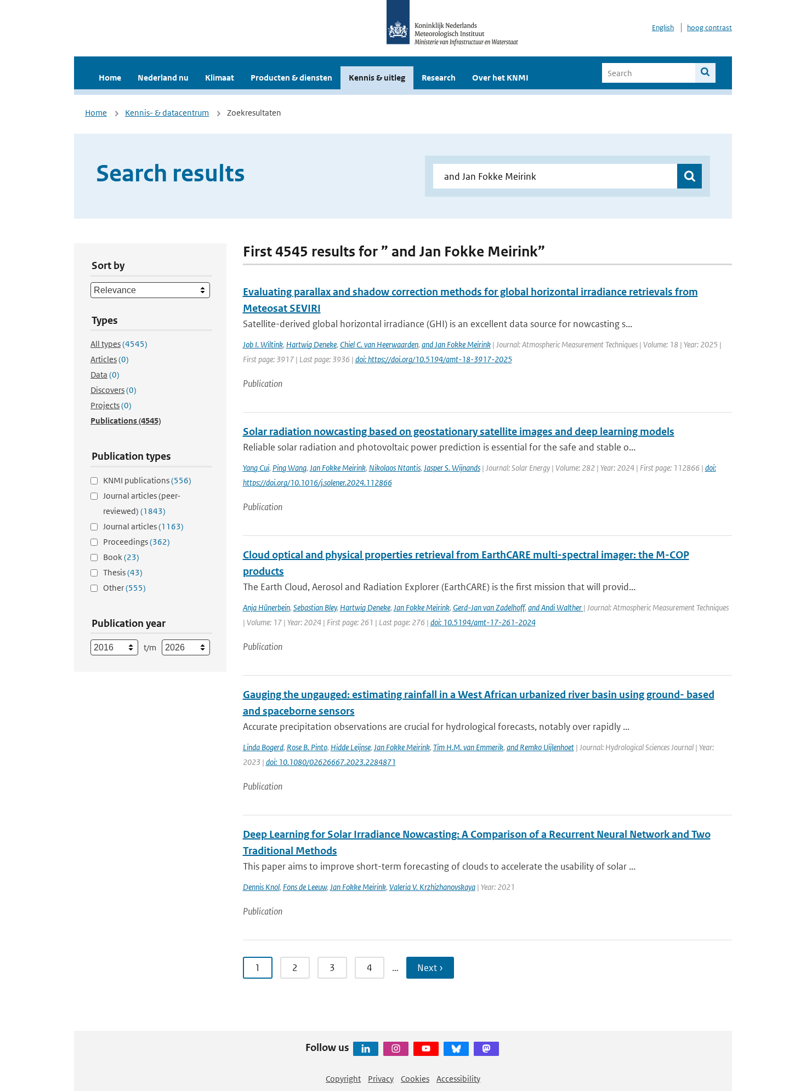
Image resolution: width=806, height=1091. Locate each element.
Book (121, 557)
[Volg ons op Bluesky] (456, 1048)
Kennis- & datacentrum (167, 112)
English (663, 27)
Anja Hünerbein (266, 607)
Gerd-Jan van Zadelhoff (489, 607)
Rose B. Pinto (307, 747)
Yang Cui (256, 467)
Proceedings (136, 541)
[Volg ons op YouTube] (426, 1048)
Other (124, 587)
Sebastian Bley (315, 607)
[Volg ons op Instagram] (396, 1048)
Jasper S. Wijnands (452, 467)
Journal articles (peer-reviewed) (141, 503)
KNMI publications (147, 480)
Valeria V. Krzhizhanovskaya (432, 887)
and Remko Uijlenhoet (540, 747)
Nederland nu (163, 77)
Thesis (123, 572)
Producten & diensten (291, 77)
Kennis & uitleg (377, 77)
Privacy (381, 1078)
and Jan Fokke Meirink (456, 344)
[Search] (705, 73)
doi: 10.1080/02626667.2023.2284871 (331, 762)
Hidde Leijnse (351, 747)
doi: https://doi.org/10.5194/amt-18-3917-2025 (433, 359)
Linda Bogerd (263, 747)
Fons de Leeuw (305, 887)
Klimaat (219, 77)
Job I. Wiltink (263, 344)
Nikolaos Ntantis (395, 467)
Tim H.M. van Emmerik (468, 747)
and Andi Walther (555, 607)
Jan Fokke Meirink (338, 467)
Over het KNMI (500, 77)
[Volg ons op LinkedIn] (366, 1048)
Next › (430, 968)
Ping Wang (289, 467)
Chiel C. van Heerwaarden (379, 344)
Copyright (343, 1078)
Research (439, 77)
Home (110, 77)
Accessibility (458, 1078)
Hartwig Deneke (311, 344)
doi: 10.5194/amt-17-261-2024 (483, 622)
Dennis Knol (261, 887)
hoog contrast (709, 27)
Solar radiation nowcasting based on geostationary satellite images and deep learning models (458, 431)
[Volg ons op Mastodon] (486, 1048)
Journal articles (143, 526)
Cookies (415, 1078)
